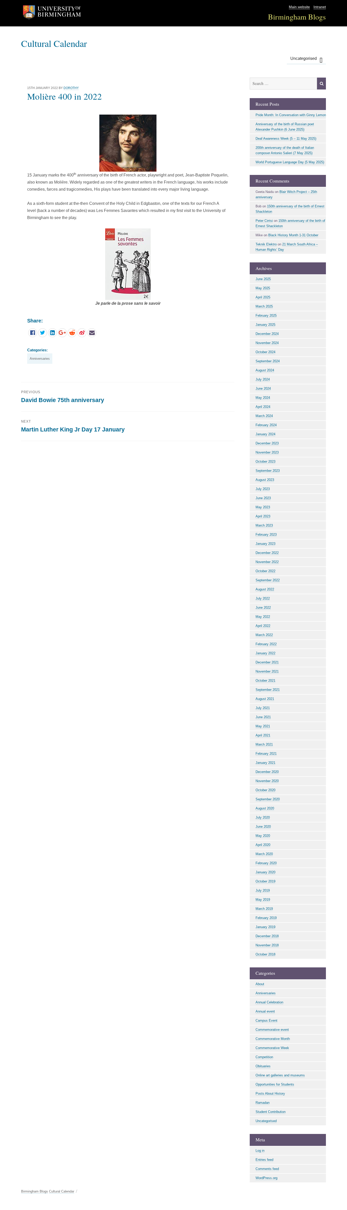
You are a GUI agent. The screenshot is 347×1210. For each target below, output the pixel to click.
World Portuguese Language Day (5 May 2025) (290, 162)
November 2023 (267, 452)
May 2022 (263, 617)
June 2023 (263, 498)
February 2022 (266, 644)
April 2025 (263, 297)
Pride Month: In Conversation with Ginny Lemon (291, 115)
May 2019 (263, 899)
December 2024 (267, 334)
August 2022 (265, 589)
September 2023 (268, 471)
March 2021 (264, 744)
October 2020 (265, 790)
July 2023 (263, 489)
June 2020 (263, 826)
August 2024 (265, 370)
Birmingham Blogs (297, 17)
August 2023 (265, 480)
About (260, 984)
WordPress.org (266, 1178)
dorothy (71, 88)
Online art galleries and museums (280, 1075)
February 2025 (266, 315)
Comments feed (267, 1169)
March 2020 (264, 854)
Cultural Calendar (54, 43)
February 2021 (266, 753)
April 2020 (263, 845)
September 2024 (268, 361)
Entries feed (264, 1160)
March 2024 (264, 416)
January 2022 (265, 653)
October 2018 (265, 954)
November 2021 (267, 671)
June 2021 (263, 717)
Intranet (319, 7)
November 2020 (267, 781)
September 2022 (268, 580)
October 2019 (265, 881)
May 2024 (263, 398)
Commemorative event (272, 1030)
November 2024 (267, 343)
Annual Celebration (269, 1002)
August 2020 (265, 808)
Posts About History (270, 1093)
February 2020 (266, 863)
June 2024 (263, 388)
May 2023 (263, 507)
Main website (299, 7)
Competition (264, 1057)
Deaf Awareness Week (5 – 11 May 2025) (286, 138)
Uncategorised (303, 58)
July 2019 (263, 890)
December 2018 (267, 936)
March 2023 (264, 525)
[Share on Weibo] (81, 332)
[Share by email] (91, 332)
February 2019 (266, 918)
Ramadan (263, 1103)
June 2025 (263, 279)
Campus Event (266, 1020)
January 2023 (265, 544)
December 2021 (267, 662)
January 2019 (265, 927)
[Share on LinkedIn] (52, 332)
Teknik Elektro (266, 244)
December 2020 (267, 772)
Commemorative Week (272, 1048)
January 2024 (265, 434)
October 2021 (265, 680)
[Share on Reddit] (72, 332)
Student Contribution (271, 1112)
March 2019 (264, 909)
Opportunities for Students (275, 1084)
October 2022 (265, 571)
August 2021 (265, 699)
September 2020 (268, 799)
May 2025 (263, 288)
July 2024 (263, 379)
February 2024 (266, 425)
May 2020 (263, 836)
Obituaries (263, 1066)
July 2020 (263, 817)
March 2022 (264, 635)
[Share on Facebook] (32, 332)
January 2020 (265, 872)
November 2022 (267, 562)
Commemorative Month (273, 1039)
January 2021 (265, 763)
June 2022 (263, 607)
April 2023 (263, 516)
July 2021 (263, 708)
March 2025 (264, 306)
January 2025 (265, 325)
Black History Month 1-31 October (293, 235)
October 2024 (265, 352)
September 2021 (268, 690)
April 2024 (263, 407)
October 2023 (265, 461)
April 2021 (263, 735)
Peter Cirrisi (264, 221)
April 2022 (263, 626)
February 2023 (266, 534)
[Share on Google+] (62, 332)
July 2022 (263, 598)
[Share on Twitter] (42, 332)
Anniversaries (40, 358)
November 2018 (267, 945)
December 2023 (267, 443)
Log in (260, 1150)
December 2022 (267, 553)
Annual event (265, 1011)
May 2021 (263, 726)
